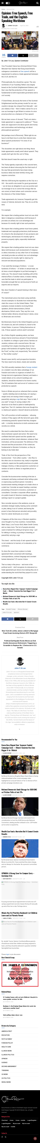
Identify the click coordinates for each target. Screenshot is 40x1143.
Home (3, 9)
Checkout (4, 1120)
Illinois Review (22, 609)
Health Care (6, 1047)
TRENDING (5, 1070)
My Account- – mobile (8, 1127)
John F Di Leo (7, 612)
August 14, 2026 (18, 879)
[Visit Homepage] (23, 3)
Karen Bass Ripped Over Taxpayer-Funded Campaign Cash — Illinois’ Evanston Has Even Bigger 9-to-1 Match (20, 591)
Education (6, 1035)
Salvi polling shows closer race (12, 1015)
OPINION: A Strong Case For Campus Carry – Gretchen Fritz (18, 874)
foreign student (31, 367)
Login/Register (32, 1120)
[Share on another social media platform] (33, 55)
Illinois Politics (8, 1055)
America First (10, 9)
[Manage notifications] (35, 1138)
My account (16, 1123)
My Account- (26, 1123)
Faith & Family (7, 1039)
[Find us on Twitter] (5, 1137)
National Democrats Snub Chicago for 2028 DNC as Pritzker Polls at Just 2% (20, 597)
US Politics (6, 1078)
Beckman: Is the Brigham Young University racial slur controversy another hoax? (19, 1007)
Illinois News (7, 1051)
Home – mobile (20, 1120)
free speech (25, 71)
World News (6, 1082)
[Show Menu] (2, 3)
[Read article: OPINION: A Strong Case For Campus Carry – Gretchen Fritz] (20, 890)
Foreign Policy (7, 1043)
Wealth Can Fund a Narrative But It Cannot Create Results (19, 602)
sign (18, 399)
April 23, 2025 (24, 26)
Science (4, 1062)
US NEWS (5, 1074)
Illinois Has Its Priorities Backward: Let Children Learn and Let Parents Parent (19, 914)
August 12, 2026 (18, 918)
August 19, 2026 (17, 837)
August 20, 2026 (17, 795)
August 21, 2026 (17, 753)
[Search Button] (37, 3)
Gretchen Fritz (7, 879)
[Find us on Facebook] (2, 1137)
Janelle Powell (7, 918)
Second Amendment (9, 1066)
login (7, 954)
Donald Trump (10, 609)
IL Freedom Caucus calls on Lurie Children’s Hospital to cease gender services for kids (20, 998)
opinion (16, 612)
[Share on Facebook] (12, 55)
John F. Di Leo (12, 26)
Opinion (4, 1059)
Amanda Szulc (7, 837)
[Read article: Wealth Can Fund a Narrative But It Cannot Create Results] (20, 848)
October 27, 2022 (8, 1002)
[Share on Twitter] (23, 55)
